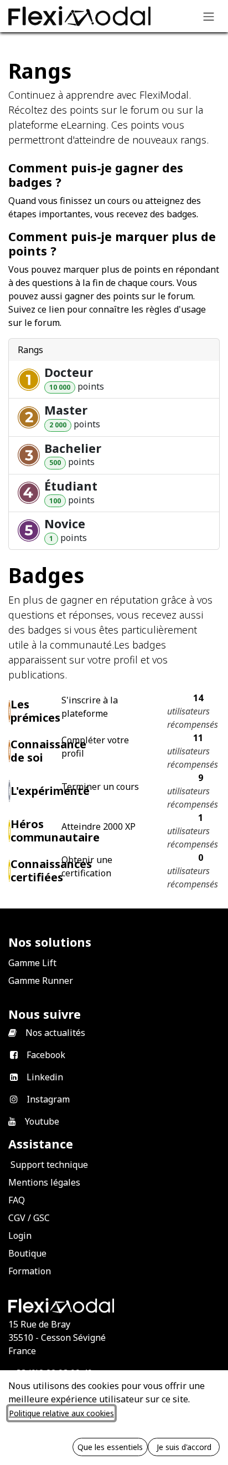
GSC (41, 1218)
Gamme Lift (32, 963)
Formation (29, 1271)
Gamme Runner (40, 980)
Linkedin (45, 1077)
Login (20, 1235)
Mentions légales (44, 1182)
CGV (16, 1218)
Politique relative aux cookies (61, 1413)
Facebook (46, 1055)
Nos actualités (55, 1033)
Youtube (42, 1121)
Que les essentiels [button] (110, 1447)
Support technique (49, 1164)
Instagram (48, 1099)
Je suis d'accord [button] (184, 1447)
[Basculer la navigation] (209, 16)
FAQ (16, 1200)
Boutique (27, 1253)
